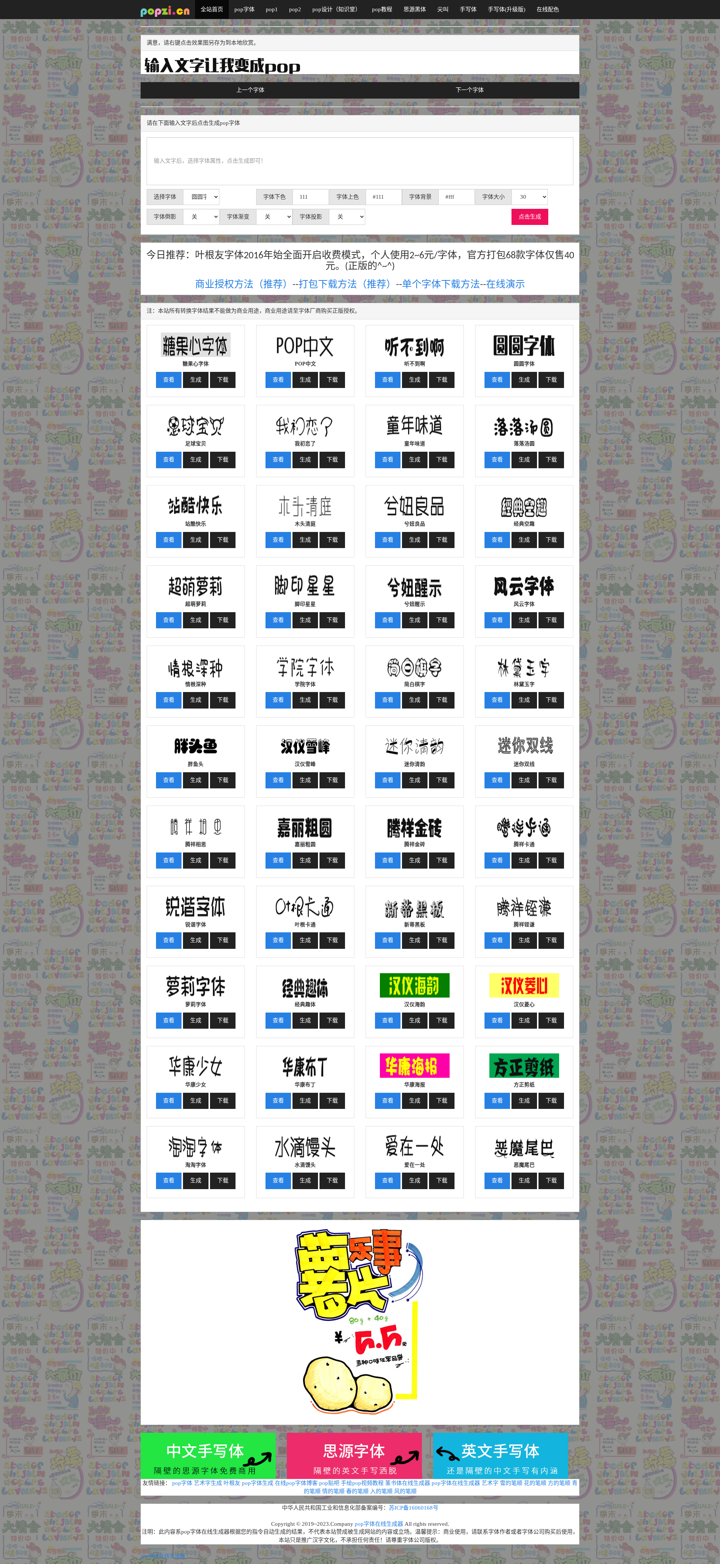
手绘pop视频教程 (362, 1483)
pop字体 (244, 9)
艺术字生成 (208, 1483)
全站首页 (212, 9)
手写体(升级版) (506, 9)
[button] (195, 342)
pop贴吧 (329, 1483)
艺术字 (490, 1483)
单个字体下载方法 (441, 285)
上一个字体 (250, 90)
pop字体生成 (257, 1483)
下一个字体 (470, 90)
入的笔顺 (381, 1491)
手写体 (468, 9)
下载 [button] (222, 380)
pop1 (272, 9)
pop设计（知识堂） (336, 9)
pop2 (295, 9)
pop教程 (382, 9)
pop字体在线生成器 (456, 1483)
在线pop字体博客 (296, 1483)
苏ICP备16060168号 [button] (413, 1508)
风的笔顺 (405, 1491)
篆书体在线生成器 (407, 1483)
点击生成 (530, 217)
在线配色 (548, 9)
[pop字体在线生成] (165, 9)
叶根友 (232, 1483)
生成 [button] (195, 380)
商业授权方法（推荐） (243, 285)
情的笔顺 (333, 1491)
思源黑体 (415, 9)
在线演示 (505, 285)
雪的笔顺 (511, 1483)
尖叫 (442, 9)
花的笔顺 (535, 1483)
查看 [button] (168, 380)
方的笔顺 (559, 1483)
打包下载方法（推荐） (347, 285)
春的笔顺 (357, 1491)
